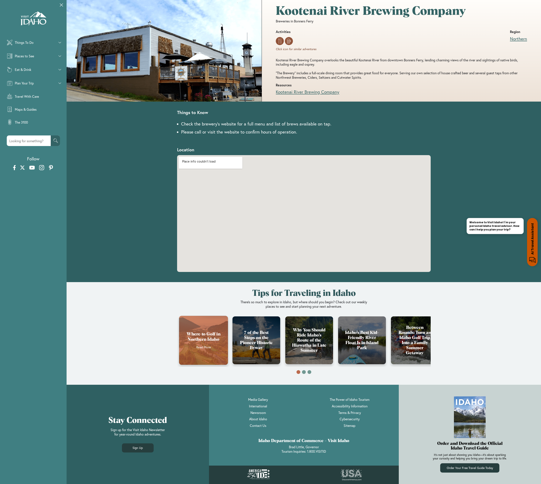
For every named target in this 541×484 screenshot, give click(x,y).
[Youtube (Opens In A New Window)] (32, 168)
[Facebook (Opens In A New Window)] (14, 168)
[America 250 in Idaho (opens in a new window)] (258, 475)
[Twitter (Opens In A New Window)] (22, 168)
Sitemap (349, 425)
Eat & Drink (23, 69)
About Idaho (258, 419)
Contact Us (258, 425)
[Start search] (55, 140)
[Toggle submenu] (59, 42)
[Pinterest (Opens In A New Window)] (51, 168)
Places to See (24, 56)
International (258, 406)
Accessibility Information (349, 406)
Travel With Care (27, 96)
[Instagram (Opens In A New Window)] (41, 168)
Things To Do (24, 42)
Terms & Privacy (349, 412)
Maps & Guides (26, 109)
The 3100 (21, 122)
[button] (298, 372)
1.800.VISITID (316, 451)
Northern (518, 39)
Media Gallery (258, 399)
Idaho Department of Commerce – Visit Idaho (303, 441)
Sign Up (138, 448)
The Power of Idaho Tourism (349, 399)
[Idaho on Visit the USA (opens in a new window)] (351, 475)
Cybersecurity (350, 419)
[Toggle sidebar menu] (61, 5)
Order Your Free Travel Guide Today (470, 468)
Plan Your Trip (24, 83)
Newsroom (258, 412)
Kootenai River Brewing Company (307, 92)
